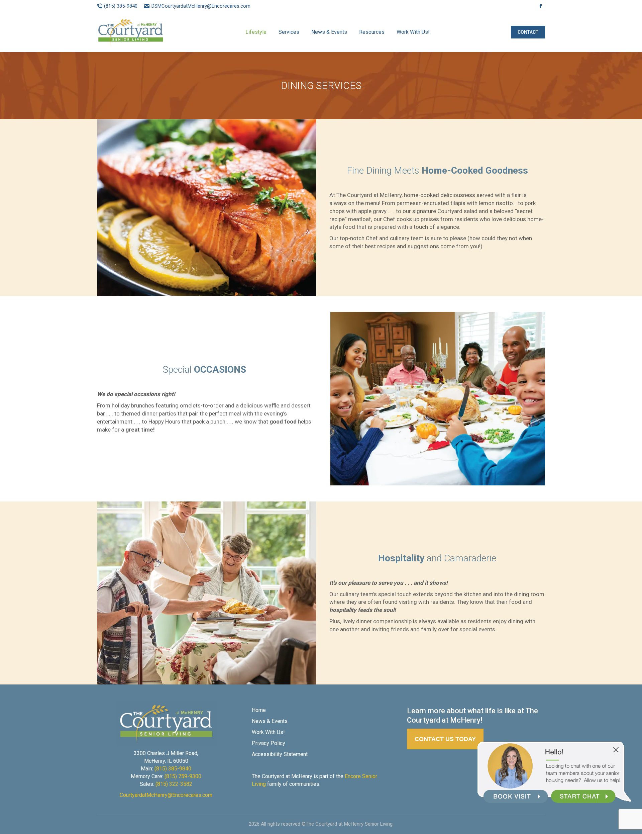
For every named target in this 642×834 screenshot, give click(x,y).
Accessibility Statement (280, 754)
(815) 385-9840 (120, 6)
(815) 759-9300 (183, 776)
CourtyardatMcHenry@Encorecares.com (166, 795)
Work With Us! (268, 732)
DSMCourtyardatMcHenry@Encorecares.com (200, 6)
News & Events (270, 721)
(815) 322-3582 (173, 784)
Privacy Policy (268, 743)
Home (259, 710)
